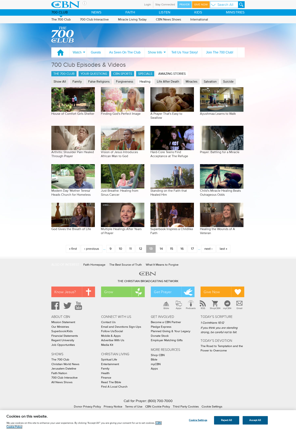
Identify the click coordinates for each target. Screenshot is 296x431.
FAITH (130, 12)
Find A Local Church (114, 386)
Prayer (184, 4)
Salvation (210, 81)
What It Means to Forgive (162, 264)
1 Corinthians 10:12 (212, 322)
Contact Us (108, 322)
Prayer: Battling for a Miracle (219, 152)
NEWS (96, 12)
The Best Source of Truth (125, 264)
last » (223, 249)
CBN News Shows (168, 19)
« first (73, 249)
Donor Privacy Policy (87, 406)
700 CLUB (59, 12)
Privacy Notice (113, 406)
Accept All (255, 420)
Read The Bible (111, 382)
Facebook (55, 305)
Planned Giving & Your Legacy (170, 331)
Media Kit (107, 344)
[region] (148, 420)
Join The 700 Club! (219, 52)
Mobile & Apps (111, 335)
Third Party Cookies (186, 406)
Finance (106, 377)
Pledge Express (161, 326)
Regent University (62, 340)
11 (130, 249)
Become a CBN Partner (166, 322)
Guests (96, 52)
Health (105, 373)
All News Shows (61, 382)
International (199, 19)
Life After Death (168, 81)
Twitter (67, 305)
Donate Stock (160, 335)
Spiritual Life (109, 359)
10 (120, 249)
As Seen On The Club (125, 52)
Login (147, 4)
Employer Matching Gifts (167, 340)
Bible (166, 308)
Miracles (191, 81)
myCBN (227, 308)
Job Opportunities (63, 344)
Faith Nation (59, 373)
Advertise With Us (112, 340)
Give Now (201, 4)
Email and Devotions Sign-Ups (121, 326)
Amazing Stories (172, 73)
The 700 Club (61, 19)
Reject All (226, 420)
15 (171, 249)
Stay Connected (165, 4)
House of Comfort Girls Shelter (72, 113)
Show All (60, 81)
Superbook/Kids (62, 331)
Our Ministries (60, 326)
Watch (77, 52)
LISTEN (164, 12)
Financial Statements (64, 335)
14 (161, 249)
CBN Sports (122, 73)
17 (192, 249)
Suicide (228, 81)
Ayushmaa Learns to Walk (218, 113)
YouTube (79, 305)
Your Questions (94, 73)
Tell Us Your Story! (184, 52)
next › (208, 249)
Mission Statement (63, 322)
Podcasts (191, 308)
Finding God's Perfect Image (121, 113)
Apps (178, 308)
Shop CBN (158, 355)
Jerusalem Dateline (63, 368)
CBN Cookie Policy (157, 406)
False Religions (99, 81)
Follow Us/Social (112, 331)
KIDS (198, 12)
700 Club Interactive (94, 19)
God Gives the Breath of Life (71, 229)
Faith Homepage (94, 264)
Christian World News (65, 364)
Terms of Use (133, 406)
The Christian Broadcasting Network (148, 281)
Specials (145, 73)
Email (239, 308)
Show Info (155, 52)
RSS (203, 308)
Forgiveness (124, 81)
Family (77, 81)
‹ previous (91, 249)
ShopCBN (215, 308)
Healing (145, 81)
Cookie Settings (212, 406)
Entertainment (110, 364)
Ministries (235, 12)
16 (182, 249)
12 (140, 249)
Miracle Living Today (132, 19)
